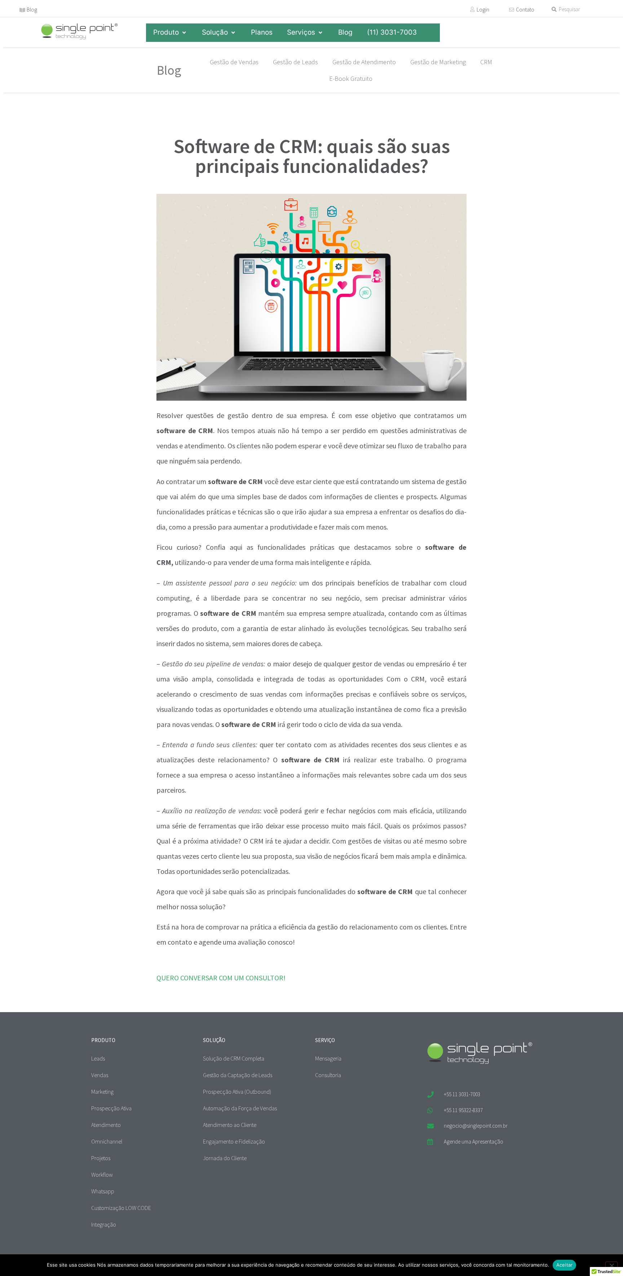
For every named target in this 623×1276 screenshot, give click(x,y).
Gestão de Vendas (234, 62)
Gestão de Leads (295, 62)
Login (483, 9)
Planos (262, 32)
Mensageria (328, 1058)
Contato (525, 9)
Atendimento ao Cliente (229, 1124)
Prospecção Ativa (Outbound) (237, 1091)
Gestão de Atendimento (364, 62)
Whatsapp (102, 1191)
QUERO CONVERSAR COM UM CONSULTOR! (221, 977)
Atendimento (106, 1124)
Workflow (102, 1174)
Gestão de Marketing (438, 62)
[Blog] (22, 10)
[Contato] (511, 9)
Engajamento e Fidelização (234, 1141)
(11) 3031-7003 (392, 32)
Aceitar (564, 1265)
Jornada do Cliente (225, 1158)
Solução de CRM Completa (233, 1058)
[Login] (472, 9)
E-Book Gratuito (350, 78)
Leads (98, 1058)
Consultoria (328, 1075)
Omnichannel (106, 1141)
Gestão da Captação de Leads (237, 1075)
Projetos (100, 1158)
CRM (486, 62)
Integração (103, 1224)
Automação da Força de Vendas (240, 1108)
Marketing (102, 1091)
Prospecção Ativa (111, 1108)
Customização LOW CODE (121, 1207)
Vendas (99, 1075)
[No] (611, 1265)
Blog (32, 9)
